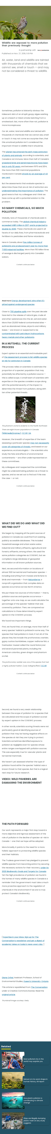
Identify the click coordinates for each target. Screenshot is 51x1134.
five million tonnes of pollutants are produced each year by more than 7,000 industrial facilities (25, 246)
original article (8, 994)
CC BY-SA (26, 433)
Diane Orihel (7, 977)
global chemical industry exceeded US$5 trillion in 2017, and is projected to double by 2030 (24, 225)
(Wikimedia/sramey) (11, 433)
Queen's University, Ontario (36, 981)
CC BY (44, 665)
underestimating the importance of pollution (23, 190)
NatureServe (34, 579)
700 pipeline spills (18, 311)
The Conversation (39, 987)
